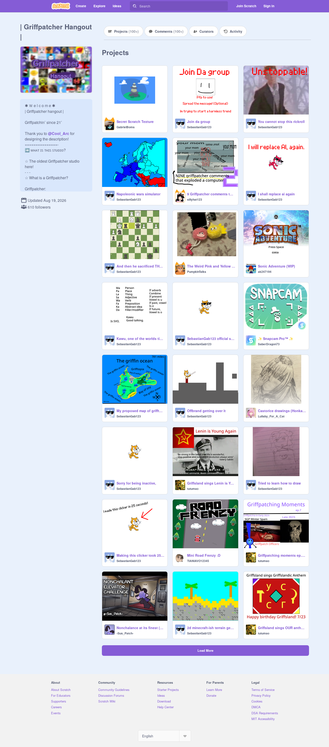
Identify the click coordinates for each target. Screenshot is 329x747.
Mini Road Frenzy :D (203, 555)
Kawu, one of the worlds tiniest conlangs (140, 338)
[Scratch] (61, 6)
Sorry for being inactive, (136, 483)
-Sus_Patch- (125, 633)
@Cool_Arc (58, 133)
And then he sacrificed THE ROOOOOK (140, 266)
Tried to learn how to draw (279, 483)
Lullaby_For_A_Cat (271, 416)
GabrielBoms (126, 127)
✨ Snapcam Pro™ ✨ (275, 338)
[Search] (134, 6)
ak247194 (264, 271)
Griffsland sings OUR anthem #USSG (282, 627)
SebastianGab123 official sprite (211, 338)
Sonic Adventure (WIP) (276, 266)
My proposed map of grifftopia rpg (140, 410)
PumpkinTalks (196, 271)
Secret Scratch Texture (135, 121)
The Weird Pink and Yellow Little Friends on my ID (211, 266)
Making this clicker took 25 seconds (140, 555)
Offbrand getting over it (206, 410)
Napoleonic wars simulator (138, 194)
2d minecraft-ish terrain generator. (211, 627)
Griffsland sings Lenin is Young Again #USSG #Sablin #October (211, 483)
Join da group (198, 121)
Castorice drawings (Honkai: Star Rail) (282, 410)
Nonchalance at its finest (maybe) (140, 627)
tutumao (192, 488)
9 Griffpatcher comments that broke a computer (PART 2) (211, 194)
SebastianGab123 (199, 127)
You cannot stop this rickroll (281, 121)
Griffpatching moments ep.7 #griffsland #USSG (282, 555)
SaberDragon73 (269, 344)
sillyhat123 (194, 199)
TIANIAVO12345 (198, 561)
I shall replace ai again (276, 194)
